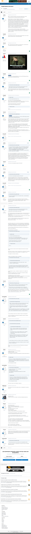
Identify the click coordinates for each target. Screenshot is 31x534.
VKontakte (3, 520)
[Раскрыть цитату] (9, 97)
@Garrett (10, 75)
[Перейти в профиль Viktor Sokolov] (4, 397)
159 (4, 401)
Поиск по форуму (4, 514)
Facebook (3, 519)
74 (4, 21)
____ (4, 205)
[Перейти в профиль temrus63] (4, 136)
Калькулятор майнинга (4, 509)
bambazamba (4, 438)
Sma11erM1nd (4, 296)
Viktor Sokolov (4, 394)
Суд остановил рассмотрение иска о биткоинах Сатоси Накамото (9, 489)
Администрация (4, 513)
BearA (4, 349)
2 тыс (4, 49)
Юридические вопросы (12, 9)
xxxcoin (4, 318)
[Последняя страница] (6, 12)
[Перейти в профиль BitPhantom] (4, 388)
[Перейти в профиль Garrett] (4, 45)
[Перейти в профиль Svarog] (4, 432)
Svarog (4, 429)
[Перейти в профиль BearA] (4, 352)
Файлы (2, 515)
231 (4, 40)
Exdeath (4, 73)
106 (4, 303)
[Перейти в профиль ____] (4, 208)
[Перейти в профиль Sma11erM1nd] (4, 299)
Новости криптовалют (9, 482)
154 (4, 392)
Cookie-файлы (21, 531)
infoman (4, 403)
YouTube (3, 522)
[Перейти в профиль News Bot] (29, 480)
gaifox (6, 8)
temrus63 (4, 183)
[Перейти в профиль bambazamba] (4, 441)
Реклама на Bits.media (15, 532)
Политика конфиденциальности (14, 531)
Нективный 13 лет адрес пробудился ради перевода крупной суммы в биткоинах (11, 494)
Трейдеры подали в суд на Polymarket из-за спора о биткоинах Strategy (10, 484)
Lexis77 (4, 53)
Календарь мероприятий (5, 508)
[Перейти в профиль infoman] (4, 406)
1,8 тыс (5, 140)
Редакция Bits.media (4, 526)
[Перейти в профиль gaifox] (2, 9)
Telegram (3, 521)
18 (4, 287)
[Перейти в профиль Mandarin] (29, 485)
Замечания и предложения (5, 516)
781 (4, 410)
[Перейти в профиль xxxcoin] (4, 283)
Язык (8, 531)
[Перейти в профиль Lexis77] (4, 56)
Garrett (4, 161)
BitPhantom (4, 385)
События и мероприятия (5, 528)
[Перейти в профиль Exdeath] (4, 36)
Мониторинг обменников (5, 507)
